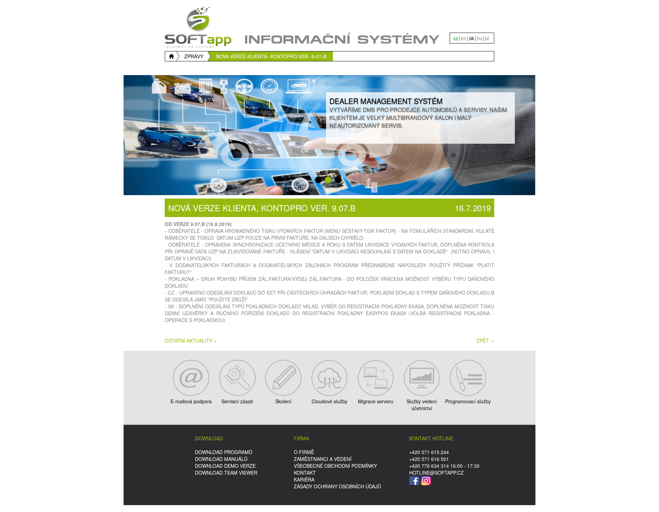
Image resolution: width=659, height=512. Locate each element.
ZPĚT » (485, 340)
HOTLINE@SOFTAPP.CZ (436, 472)
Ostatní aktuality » (191, 340)
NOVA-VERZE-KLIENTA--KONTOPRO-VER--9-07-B (271, 56)
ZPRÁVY (193, 56)
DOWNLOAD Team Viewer (226, 472)
